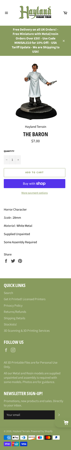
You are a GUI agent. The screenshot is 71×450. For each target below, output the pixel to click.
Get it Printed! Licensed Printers (24, 299)
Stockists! (10, 324)
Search (8, 293)
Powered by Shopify (41, 431)
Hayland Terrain (21, 431)
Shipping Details (14, 318)
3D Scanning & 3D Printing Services (27, 330)
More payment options (34, 193)
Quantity (9, 151)
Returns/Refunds (15, 312)
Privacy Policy (13, 305)
